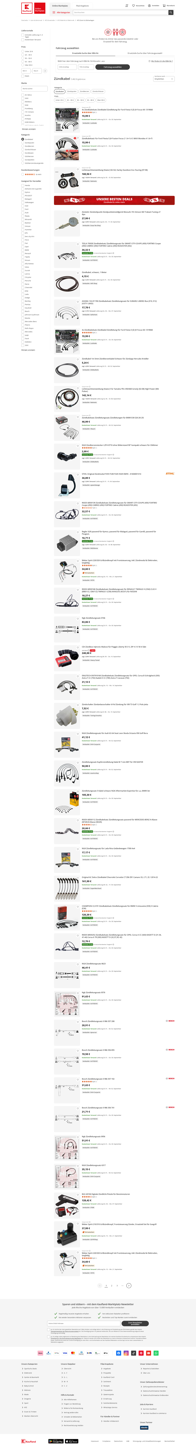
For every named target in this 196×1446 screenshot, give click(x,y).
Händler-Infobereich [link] (111, 1421)
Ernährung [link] (107, 1399)
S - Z (65, 1386)
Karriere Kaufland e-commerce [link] (154, 1413)
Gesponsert (85, 107)
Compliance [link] (106, 1441)
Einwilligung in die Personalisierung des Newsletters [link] (66, 1338)
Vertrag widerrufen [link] (71, 1412)
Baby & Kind (29, 1386)
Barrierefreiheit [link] (170, 1441)
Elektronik (28, 1373)
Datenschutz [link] (118, 1441)
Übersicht (67, 1369)
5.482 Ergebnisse (78, 79)
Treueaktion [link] (108, 1390)
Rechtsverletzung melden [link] (73, 1425)
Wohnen (27, 1390)
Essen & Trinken (30, 1412)
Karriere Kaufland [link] (150, 1409)
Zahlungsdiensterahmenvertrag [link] (155, 1387)
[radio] (33, 51)
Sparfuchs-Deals (30, 1369)
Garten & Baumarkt (31, 1377)
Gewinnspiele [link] (108, 1394)
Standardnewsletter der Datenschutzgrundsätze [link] (65, 1331)
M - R (66, 1381)
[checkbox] (33, 36)
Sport (26, 1403)
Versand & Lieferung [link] (71, 1421)
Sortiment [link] (107, 1381)
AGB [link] (127, 1441)
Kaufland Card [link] (108, 1377)
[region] (35, 190)
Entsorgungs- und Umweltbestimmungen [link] (147, 1441)
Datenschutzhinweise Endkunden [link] (156, 1395)
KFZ (25, 1407)
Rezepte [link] (106, 1386)
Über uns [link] (146, 1373)
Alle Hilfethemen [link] (70, 1399)
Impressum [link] (95, 1441)
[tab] (85, 53)
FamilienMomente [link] (110, 1403)
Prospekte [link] (107, 1373)
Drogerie (27, 1399)
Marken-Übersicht (31, 1416)
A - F (65, 1373)
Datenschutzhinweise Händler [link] (154, 1391)
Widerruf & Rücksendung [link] (73, 1408)
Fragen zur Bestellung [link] (72, 1404)
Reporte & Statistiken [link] (151, 1369)
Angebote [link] (107, 1369)
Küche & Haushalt (31, 1381)
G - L (65, 1377)
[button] (115, 53)
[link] (82, 5)
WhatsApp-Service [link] (110, 1407)
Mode (26, 1394)
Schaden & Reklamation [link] (73, 1417)
